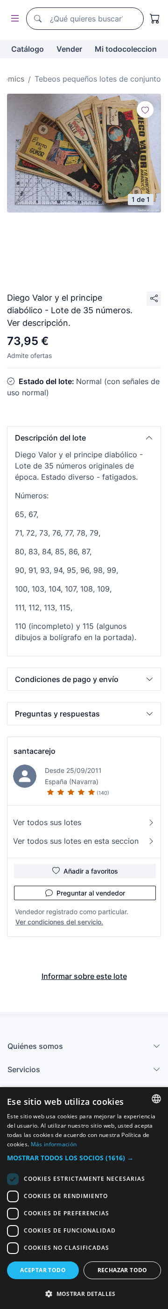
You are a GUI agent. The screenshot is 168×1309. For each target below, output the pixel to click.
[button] (84, 437)
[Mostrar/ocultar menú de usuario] (13, 19)
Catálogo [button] (27, 49)
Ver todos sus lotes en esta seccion (76, 841)
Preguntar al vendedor (90, 893)
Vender (69, 49)
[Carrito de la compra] (155, 19)
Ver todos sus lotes (47, 822)
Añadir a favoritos (90, 871)
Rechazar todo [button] (122, 1270)
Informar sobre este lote (84, 976)
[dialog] (84, 1198)
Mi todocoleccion (126, 49)
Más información (54, 1144)
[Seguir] (145, 109)
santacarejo (35, 751)
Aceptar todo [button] (43, 1270)
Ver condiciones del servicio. (59, 922)
